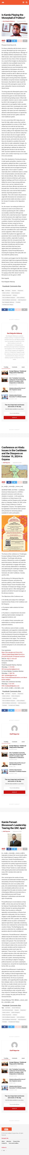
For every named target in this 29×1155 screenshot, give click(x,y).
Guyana (14, 290)
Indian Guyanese (6, 295)
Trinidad (18, 302)
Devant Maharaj (16, 1007)
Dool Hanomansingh (7, 1010)
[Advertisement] (14, 8)
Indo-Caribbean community (9, 300)
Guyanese (20, 290)
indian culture (6, 293)
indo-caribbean (20, 297)
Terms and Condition (13, 1143)
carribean (7, 290)
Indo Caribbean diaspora (8, 297)
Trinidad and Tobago (7, 304)
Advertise (8, 1141)
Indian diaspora (16, 293)
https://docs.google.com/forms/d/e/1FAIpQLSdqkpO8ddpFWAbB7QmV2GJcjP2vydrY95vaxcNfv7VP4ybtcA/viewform (13, 654)
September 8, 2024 (21, 21)
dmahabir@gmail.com (11, 675)
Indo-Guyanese (22, 300)
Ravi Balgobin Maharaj (9, 21)
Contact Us (4, 1143)
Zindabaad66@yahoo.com (12, 686)
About (3, 1141)
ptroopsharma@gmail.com (12, 669)
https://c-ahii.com (12, 658)
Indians (15, 295)
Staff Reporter (6, 462)
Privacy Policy (16, 1141)
